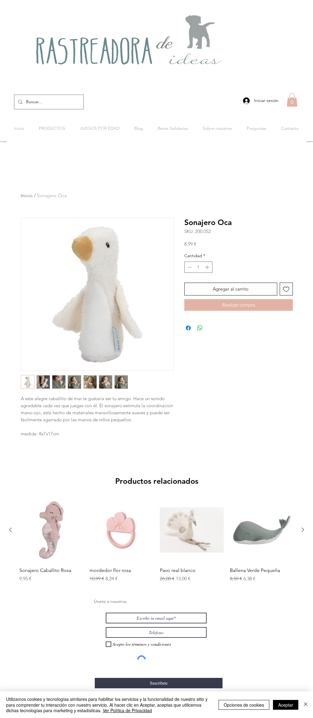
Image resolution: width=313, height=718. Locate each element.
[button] (292, 100)
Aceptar (285, 705)
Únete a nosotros (110, 601)
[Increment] (208, 267)
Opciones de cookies (244, 705)
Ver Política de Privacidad (127, 710)
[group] (157, 540)
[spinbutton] (198, 267)
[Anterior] (10, 529)
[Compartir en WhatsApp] (200, 328)
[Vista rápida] (51, 530)
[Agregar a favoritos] (286, 289)
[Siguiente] (303, 529)
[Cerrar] (305, 704)
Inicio (27, 195)
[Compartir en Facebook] (188, 328)
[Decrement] (189, 267)
